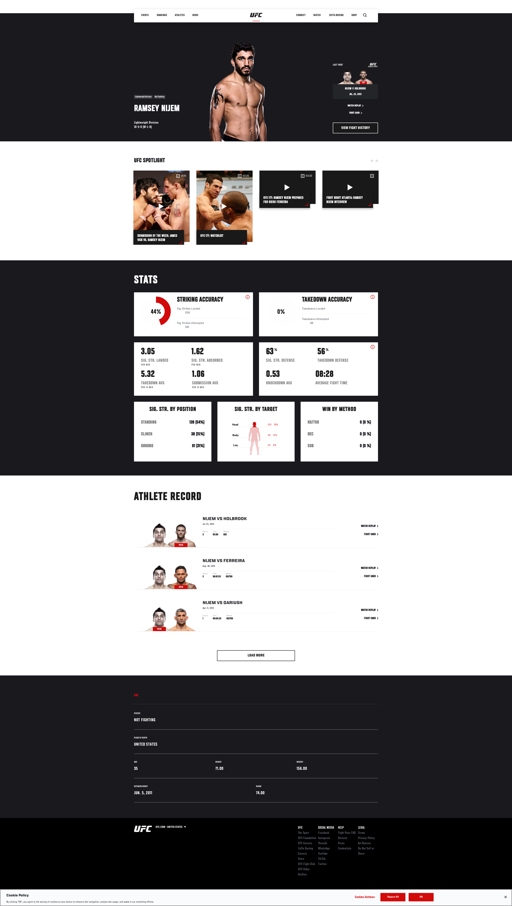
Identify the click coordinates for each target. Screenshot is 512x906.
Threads (322, 843)
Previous (372, 160)
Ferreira (234, 560)
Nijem (209, 518)
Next (376, 160)
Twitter (322, 864)
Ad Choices (364, 843)
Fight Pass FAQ (347, 833)
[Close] (505, 897)
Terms (361, 833)
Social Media (326, 828)
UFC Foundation (307, 838)
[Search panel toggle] (365, 15)
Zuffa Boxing (336, 15)
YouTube (323, 854)
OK (421, 897)
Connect (301, 15)
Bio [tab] (136, 695)
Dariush (232, 602)
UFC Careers (305, 843)
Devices (342, 838)
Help (341, 828)
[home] (256, 15)
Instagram (324, 838)
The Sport (303, 833)
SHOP (354, 15)
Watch (317, 15)
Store (301, 859)
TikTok (322, 859)
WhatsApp (324, 848)
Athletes (180, 15)
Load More (256, 655)
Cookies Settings (365, 897)
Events (145, 15)
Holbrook (235, 518)
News (195, 15)
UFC (300, 828)
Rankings (162, 15)
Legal (361, 828)
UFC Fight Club (306, 864)
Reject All (393, 897)
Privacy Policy (366, 838)
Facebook (323, 833)
